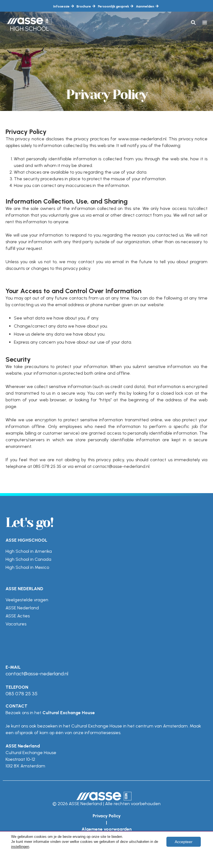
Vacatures (16, 624)
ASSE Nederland (22, 607)
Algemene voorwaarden (107, 829)
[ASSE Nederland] (29, 22)
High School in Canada (28, 559)
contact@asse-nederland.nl (37, 674)
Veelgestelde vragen (27, 599)
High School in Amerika (29, 551)
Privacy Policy (107, 815)
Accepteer (183, 842)
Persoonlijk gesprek (113, 6)
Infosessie (61, 6)
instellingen (20, 847)
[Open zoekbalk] (193, 22)
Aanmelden (145, 6)
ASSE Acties (18, 615)
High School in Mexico (27, 567)
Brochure (84, 6)
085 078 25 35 (21, 694)
